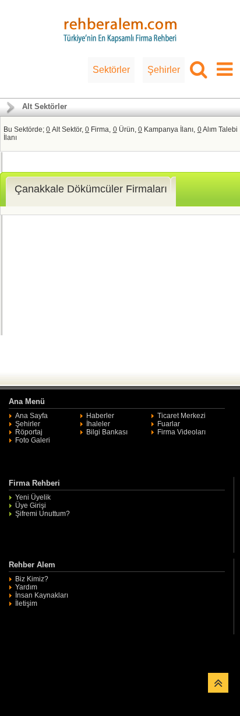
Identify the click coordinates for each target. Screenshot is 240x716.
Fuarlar (168, 424)
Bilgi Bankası (107, 432)
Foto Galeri (32, 440)
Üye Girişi (30, 505)
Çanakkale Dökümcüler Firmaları (91, 189)
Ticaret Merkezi (181, 416)
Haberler (100, 416)
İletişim (26, 603)
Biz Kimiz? (31, 579)
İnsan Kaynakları (41, 595)
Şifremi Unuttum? (42, 514)
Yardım (26, 587)
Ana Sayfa (31, 416)
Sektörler (111, 70)
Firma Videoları (181, 432)
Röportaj (29, 432)
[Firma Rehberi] (120, 28)
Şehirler (163, 70)
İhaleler (98, 424)
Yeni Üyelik (33, 497)
